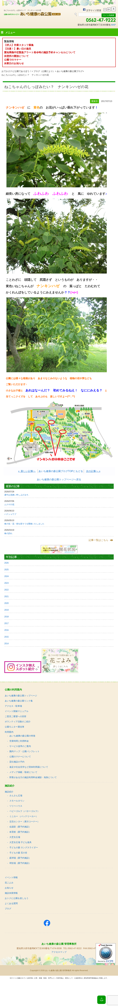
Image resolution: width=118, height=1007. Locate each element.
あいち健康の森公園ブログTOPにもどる (61, 471)
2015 (6, 637)
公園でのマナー (12, 59)
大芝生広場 (14, 837)
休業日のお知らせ (14, 63)
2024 (6, 576)
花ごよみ (9, 882)
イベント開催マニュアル (16, 711)
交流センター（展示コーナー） (24, 821)
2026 (6, 563)
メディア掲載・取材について (23, 772)
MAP (113, 25)
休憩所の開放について (16, 56)
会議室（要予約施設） (20, 826)
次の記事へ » (93, 471)
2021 (6, 596)
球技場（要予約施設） (20, 863)
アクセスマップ (59, 952)
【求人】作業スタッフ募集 (20, 45)
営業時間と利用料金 (19, 741)
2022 (6, 590)
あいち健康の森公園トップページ (21, 695)
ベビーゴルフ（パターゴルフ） (24, 811)
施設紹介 (9, 791)
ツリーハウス (15, 806)
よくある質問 (11, 903)
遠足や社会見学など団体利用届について (28, 767)
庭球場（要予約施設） (20, 858)
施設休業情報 (11, 893)
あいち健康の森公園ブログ (70, 71)
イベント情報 (11, 877)
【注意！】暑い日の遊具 (17, 48)
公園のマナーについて (20, 756)
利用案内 (9, 732)
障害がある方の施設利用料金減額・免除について (33, 777)
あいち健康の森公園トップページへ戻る (59, 479)
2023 (6, 583)
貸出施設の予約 (16, 762)
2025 (6, 569)
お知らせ (9, 888)
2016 (6, 630)
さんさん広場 (15, 795)
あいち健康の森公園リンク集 (19, 701)
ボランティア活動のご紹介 (18, 721)
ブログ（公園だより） (44, 71)
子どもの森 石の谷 (18, 852)
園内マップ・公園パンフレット (24, 751)
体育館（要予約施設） (20, 832)
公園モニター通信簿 (14, 727)
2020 (6, 603)
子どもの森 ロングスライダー (23, 847)
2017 (6, 623)
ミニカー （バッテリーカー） (23, 816)
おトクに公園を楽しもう (16, 898)
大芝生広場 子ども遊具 (20, 842)
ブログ (8, 908)
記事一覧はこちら (98, 540)
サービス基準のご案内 (20, 746)
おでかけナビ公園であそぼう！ (17, 71)
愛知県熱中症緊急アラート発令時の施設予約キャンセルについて (39, 52)
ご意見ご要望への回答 (15, 716)
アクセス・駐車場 (13, 706)
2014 (6, 643)
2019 (6, 610)
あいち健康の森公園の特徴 (22, 736)
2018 (6, 617)
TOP (101, 1001)
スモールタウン (16, 800)
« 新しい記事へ (26, 471)
